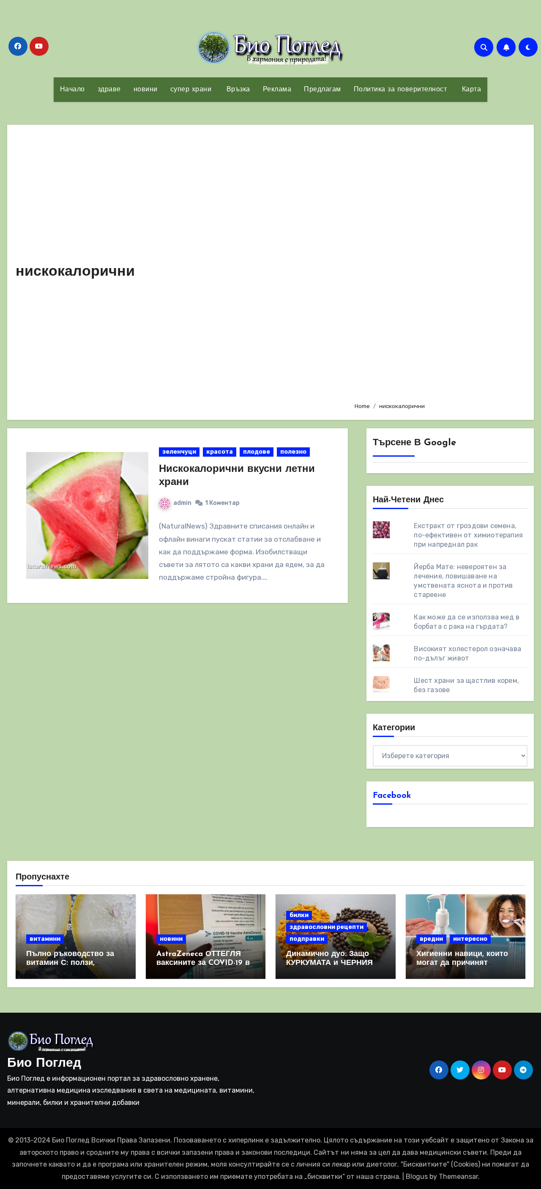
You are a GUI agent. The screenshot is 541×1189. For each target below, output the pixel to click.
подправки (307, 938)
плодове (256, 451)
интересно (470, 938)
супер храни (191, 89)
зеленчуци (179, 451)
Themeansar (458, 1177)
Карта (470, 89)
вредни (431, 938)
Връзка (237, 89)
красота (219, 451)
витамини (45, 938)
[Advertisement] (437, 264)
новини (146, 89)
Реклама (277, 89)
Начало (72, 89)
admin (182, 503)
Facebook (392, 796)
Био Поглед (44, 1063)
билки (299, 915)
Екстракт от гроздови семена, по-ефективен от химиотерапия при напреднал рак (468, 535)
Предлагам (322, 89)
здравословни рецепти (326, 927)
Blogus (417, 1177)
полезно (293, 451)
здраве (109, 89)
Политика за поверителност (400, 89)
